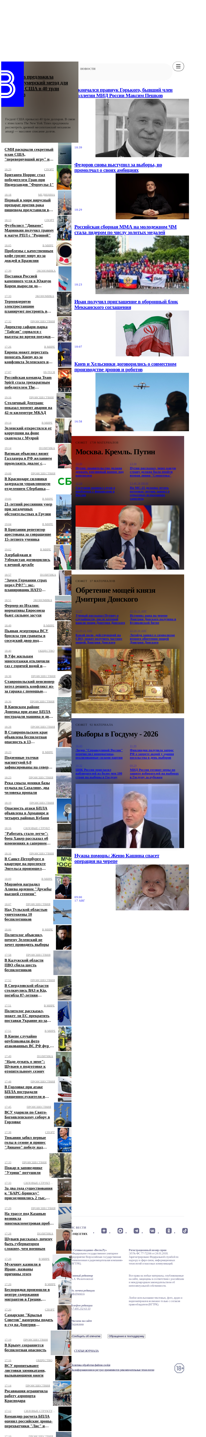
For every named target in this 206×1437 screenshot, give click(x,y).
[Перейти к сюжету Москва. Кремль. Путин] (127, 537)
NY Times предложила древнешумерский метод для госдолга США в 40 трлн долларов (36, 85)
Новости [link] (87, 68)
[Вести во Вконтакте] (152, 1230)
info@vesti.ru (78, 1293)
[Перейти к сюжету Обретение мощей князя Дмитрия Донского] (127, 681)
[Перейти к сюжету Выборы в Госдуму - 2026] (127, 816)
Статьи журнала (86, 1350)
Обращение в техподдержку (126, 1336)
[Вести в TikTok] (185, 1230)
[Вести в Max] (120, 1230)
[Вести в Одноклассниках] (169, 1230)
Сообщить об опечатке (86, 1336)
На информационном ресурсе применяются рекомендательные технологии (112, 1369)
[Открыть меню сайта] (178, 66)
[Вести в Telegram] (136, 1230)
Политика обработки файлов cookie (90, 1365)
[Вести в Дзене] (104, 1230)
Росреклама (77, 1324)
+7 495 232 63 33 (80, 1308)
